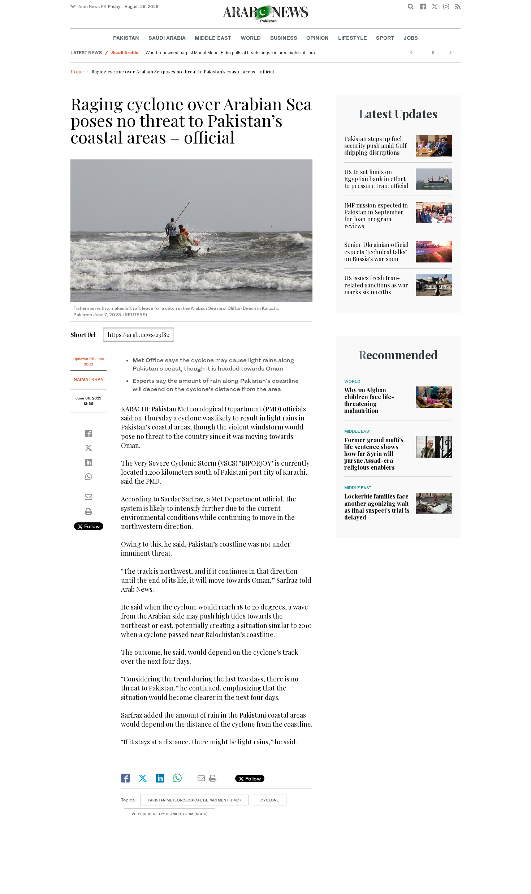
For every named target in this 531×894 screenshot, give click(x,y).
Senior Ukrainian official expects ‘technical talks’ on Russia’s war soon (376, 251)
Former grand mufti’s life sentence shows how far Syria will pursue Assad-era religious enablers (373, 453)
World (251, 38)
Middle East (213, 38)
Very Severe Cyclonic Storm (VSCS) (169, 814)
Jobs (410, 38)
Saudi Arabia (167, 38)
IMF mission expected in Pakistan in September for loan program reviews (376, 215)
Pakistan (126, 38)
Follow (91, 526)
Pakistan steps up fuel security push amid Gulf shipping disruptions (375, 145)
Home (77, 71)
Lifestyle (352, 38)
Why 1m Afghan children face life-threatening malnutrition (369, 400)
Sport (385, 38)
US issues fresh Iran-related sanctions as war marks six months (376, 284)
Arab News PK (92, 6)
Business (283, 38)
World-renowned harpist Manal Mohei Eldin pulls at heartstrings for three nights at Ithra (230, 52)
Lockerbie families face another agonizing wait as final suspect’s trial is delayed (377, 506)
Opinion (317, 38)
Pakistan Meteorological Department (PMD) (194, 800)
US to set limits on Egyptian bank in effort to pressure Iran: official (376, 178)
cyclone (269, 800)
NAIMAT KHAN (89, 379)
